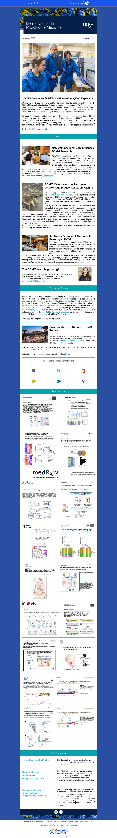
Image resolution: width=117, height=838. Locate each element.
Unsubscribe (44, 825)
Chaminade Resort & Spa (70, 341)
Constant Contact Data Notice (68, 825)
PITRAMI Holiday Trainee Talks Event (40, 305)
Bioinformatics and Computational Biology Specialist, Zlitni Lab (35, 775)
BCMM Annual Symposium (57, 312)
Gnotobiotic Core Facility (60, 195)
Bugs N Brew (66, 299)
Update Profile (53, 825)
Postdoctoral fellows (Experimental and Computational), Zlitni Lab (34, 793)
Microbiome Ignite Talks (84, 301)
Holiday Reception (36, 310)
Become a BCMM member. (33, 281)
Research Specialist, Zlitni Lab (36, 760)
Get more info (49, 176)
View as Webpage (87, 38)
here (48, 129)
